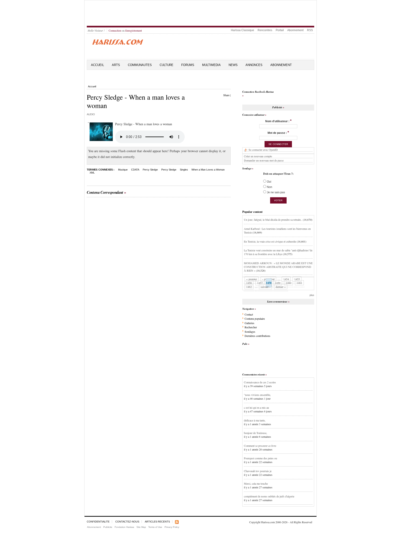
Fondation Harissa (124, 527)
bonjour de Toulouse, (255, 433)
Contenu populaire (255, 318)
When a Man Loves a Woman (208, 169)
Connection (115, 30)
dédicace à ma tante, (254, 420)
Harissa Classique (242, 30)
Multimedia (211, 65)
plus (312, 295)
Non (269, 187)
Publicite (107, 527)
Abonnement (295, 30)
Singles (184, 169)
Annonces (254, 65)
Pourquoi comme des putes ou (260, 458)
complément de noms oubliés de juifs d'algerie (269, 496)
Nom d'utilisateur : (278, 121)
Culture (166, 65)
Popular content (252, 211)
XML (92, 172)
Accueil (97, 65)
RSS (310, 30)
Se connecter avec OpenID (263, 149)
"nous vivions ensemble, (257, 395)
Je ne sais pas (275, 192)
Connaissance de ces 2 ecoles (260, 382)
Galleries (249, 323)
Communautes (140, 65)
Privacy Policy (172, 527)
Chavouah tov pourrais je (258, 471)
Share (226, 95)
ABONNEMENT (281, 65)
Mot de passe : (278, 133)
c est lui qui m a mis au (256, 407)
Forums (187, 65)
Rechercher (251, 327)
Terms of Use (155, 527)
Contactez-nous (127, 521)
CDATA (135, 169)
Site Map (141, 527)
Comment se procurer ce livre (260, 445)
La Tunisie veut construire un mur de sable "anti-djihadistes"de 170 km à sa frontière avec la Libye (278, 252)
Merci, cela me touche (256, 483)
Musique (123, 169)
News (233, 65)
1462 (249, 287)
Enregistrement (133, 30)
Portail (280, 30)
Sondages (250, 331)
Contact (249, 314)
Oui (268, 181)
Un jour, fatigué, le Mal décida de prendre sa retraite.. (273, 219)
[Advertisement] (200, 13)
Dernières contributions (257, 336)
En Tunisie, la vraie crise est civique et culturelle (270, 241)
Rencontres (265, 30)
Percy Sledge (150, 169)
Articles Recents (157, 521)
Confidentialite (98, 521)
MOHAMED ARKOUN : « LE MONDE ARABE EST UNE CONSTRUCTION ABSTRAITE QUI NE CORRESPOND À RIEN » (278, 266)
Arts (116, 65)
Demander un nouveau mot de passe (264, 160)
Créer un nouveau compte (258, 156)
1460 (288, 283)
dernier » (281, 287)
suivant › (265, 287)
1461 (299, 283)
